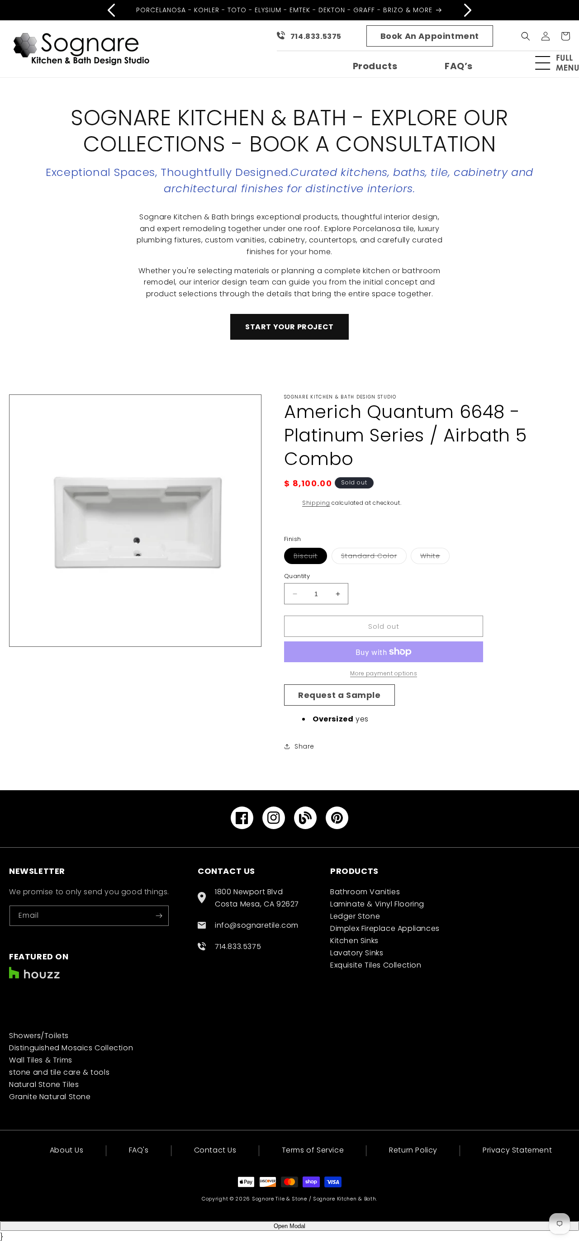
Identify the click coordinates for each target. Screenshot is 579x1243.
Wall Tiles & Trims (40, 1060)
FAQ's (139, 1150)
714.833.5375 (316, 36)
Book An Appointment (429, 36)
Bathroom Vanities (365, 892)
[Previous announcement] (111, 10)
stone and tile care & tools (59, 1072)
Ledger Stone (355, 916)
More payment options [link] (383, 673)
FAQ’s (459, 66)
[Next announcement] (468, 10)
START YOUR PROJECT (289, 327)
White (435, 557)
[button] (561, 63)
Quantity (297, 576)
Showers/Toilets (39, 1035)
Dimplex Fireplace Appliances (385, 928)
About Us (67, 1151)
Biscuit (310, 557)
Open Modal (289, 1226)
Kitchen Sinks (354, 940)
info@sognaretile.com (257, 925)
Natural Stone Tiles (44, 1084)
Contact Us (215, 1150)
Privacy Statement (517, 1150)
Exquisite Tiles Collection (376, 965)
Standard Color (374, 557)
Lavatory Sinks (356, 953)
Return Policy (413, 1150)
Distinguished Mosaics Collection (71, 1048)
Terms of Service (313, 1150)
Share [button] (304, 746)
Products (375, 66)
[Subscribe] (159, 915)
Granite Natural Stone (50, 1096)
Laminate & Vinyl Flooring (377, 904)
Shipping (316, 503)
